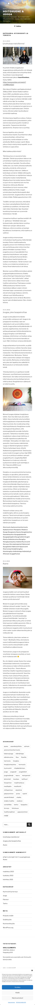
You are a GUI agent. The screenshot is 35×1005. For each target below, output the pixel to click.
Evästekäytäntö (11, 1002)
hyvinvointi (8, 768)
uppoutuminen (22, 812)
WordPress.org (8, 927)
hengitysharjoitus (10, 764)
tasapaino (24, 805)
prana (18, 794)
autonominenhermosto (12, 750)
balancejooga (8, 754)
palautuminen (9, 794)
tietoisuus (15, 808)
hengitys (16, 761)
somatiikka (7, 805)
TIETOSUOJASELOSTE (21, 1002)
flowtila (23, 757)
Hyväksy (17, 987)
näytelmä (18, 790)
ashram (26, 746)
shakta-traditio (9, 801)
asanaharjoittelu (16, 746)
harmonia (7, 761)
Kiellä (17, 993)
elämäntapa (20, 754)
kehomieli (7, 779)
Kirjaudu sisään (8, 916)
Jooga (5, 896)
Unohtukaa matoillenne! (13, 43)
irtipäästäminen (19, 768)
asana (6, 746)
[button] (32, 970)
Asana (5, 563)
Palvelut (6, 899)
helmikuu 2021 (8, 879)
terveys (6, 808)
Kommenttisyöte (9, 923)
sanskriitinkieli (9, 797)
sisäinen (19, 801)
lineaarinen (8, 783)
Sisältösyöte (7, 920)
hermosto (22, 764)
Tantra (5, 903)
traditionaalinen (9, 812)
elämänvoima (8, 757)
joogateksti (23, 772)
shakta (19, 797)
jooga (6, 772)
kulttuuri (25, 779)
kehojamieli (26, 775)
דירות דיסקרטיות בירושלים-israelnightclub (16, 857)
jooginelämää (8, 775)
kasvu (18, 775)
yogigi (6, 815)
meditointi (17, 786)
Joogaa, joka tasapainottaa (15, 312)
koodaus (16, 779)
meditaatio (7, 786)
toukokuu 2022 (8, 875)
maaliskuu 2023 (8, 871)
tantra (16, 805)
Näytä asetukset (17, 998)
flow (17, 757)
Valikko (18, 26)
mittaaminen (8, 790)
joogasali (13, 772)
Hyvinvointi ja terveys (10, 892)
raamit (24, 794)
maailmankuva (19, 783)
